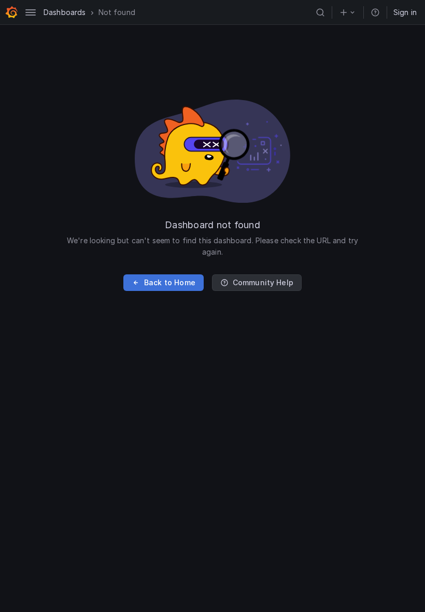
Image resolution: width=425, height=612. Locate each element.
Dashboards (65, 12)
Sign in (405, 12)
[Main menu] (30, 12)
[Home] (11, 12)
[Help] (375, 12)
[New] (347, 12)
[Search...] (320, 12)
